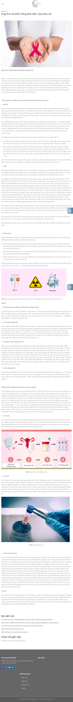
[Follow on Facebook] (3, 667)
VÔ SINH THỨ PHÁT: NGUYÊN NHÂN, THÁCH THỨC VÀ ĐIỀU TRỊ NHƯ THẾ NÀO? (27, 620)
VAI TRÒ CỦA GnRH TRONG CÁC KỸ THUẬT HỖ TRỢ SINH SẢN (22, 626)
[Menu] (2, 4)
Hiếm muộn (4, 11)
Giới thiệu (25, 681)
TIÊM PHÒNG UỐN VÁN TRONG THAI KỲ (14, 632)
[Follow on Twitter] (9, 667)
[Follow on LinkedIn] (12, 667)
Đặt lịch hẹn (25, 684)
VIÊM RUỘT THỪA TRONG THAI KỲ (12, 629)
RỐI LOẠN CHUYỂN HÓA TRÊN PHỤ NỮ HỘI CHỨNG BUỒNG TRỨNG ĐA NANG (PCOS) (30, 623)
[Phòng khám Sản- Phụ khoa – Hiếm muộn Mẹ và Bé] (36, 4)
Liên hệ (24, 688)
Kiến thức (24, 677)
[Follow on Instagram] (6, 667)
